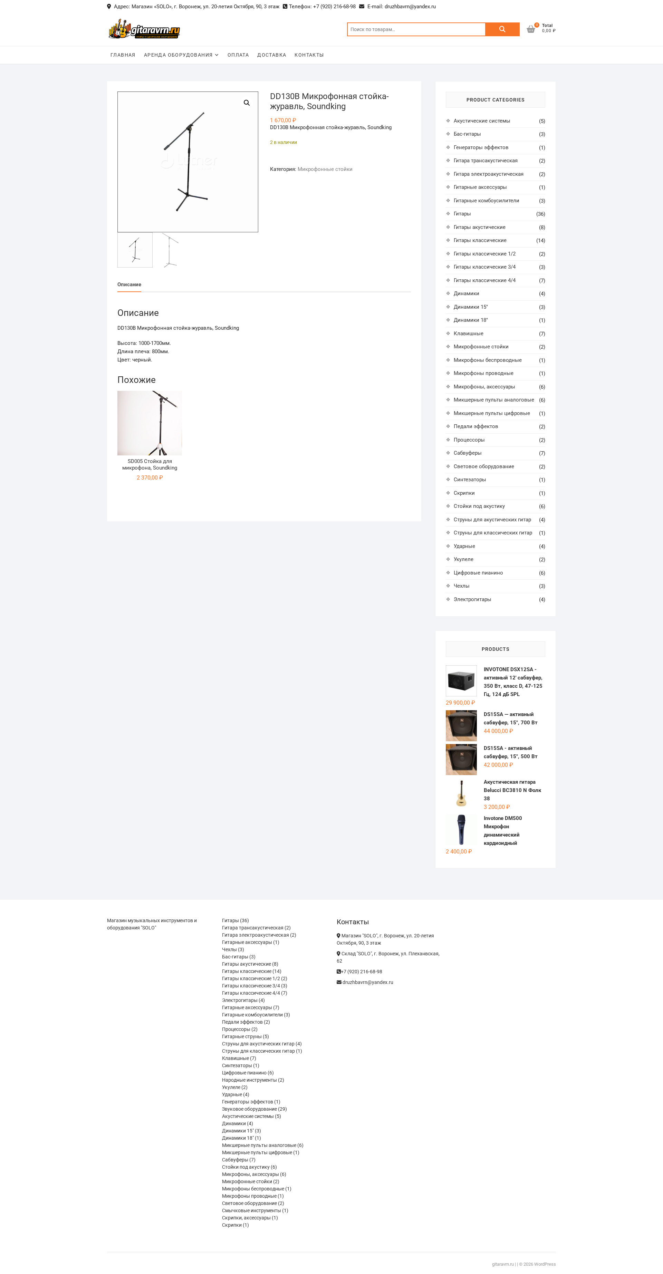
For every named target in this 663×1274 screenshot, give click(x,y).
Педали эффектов (476, 426)
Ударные (464, 546)
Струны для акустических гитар (492, 520)
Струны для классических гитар (493, 533)
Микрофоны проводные (483, 373)
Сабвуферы (468, 453)
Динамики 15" (471, 307)
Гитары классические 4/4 (485, 280)
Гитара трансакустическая (486, 160)
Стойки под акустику (479, 506)
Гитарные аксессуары (480, 187)
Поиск (502, 29)
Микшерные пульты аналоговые (494, 400)
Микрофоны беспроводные (488, 360)
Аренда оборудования (178, 55)
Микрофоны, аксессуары (484, 387)
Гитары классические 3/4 (485, 267)
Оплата (238, 55)
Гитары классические (480, 240)
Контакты (309, 55)
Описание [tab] (129, 284)
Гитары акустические (480, 227)
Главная (123, 55)
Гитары (462, 214)
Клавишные (468, 333)
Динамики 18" (471, 320)
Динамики (466, 293)
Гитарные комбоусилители (486, 200)
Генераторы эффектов (481, 147)
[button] (247, 103)
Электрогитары (472, 599)
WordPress (545, 1264)
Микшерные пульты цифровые (492, 413)
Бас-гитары (467, 134)
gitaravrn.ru (503, 1264)
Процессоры (469, 440)
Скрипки (464, 493)
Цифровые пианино (478, 573)
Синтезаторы (470, 479)
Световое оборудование (484, 466)
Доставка (271, 55)
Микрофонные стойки (325, 169)
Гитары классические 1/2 (485, 254)
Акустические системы (482, 121)
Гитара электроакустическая (488, 174)
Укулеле (463, 559)
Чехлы (462, 586)
